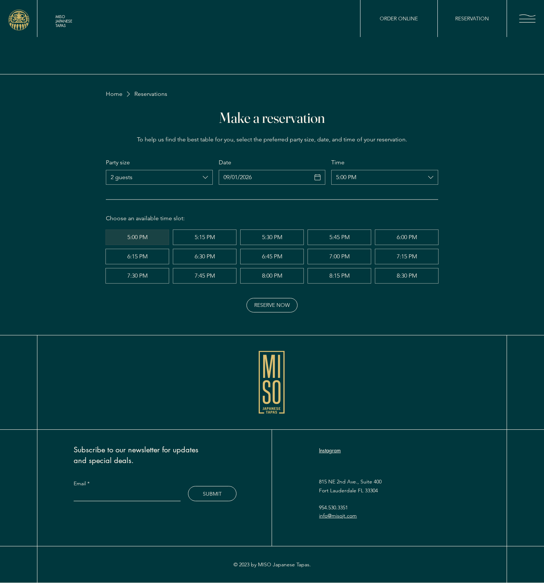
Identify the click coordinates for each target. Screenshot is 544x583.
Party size (118, 162)
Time (338, 162)
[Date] (317, 177)
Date (225, 162)
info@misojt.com (338, 515)
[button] (527, 18)
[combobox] (159, 177)
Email (80, 483)
